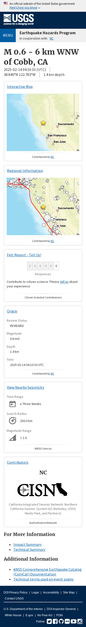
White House (13, 615)
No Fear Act (44, 615)
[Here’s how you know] (43, 6)
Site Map (69, 592)
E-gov (29, 615)
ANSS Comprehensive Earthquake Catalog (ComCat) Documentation (47, 572)
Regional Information (25, 170)
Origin (12, 311)
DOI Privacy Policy (15, 592)
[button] (43, 122)
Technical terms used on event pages (43, 579)
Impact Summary (27, 544)
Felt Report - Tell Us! (24, 254)
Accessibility (51, 592)
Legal (35, 592)
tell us (64, 281)
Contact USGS (14, 598)
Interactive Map (20, 86)
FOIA (59, 615)
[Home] (19, 26)
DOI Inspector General (61, 609)
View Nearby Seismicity (25, 387)
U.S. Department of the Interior (23, 609)
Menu (8, 35)
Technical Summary (29, 549)
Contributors (17, 462)
